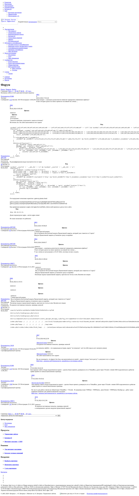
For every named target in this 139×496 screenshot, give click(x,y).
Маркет (10, 39)
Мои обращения (13, 58)
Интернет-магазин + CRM (13, 441)
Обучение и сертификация (13, 43)
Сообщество (8, 60)
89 (23, 91)
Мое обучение (12, 51)
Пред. (10, 91)
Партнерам (8, 4)
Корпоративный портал (16, 34)
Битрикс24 (8, 9)
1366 (10, 349)
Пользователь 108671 (8, 263)
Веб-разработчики (14, 67)
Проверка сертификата (15, 49)
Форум (7, 80)
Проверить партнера (12, 464)
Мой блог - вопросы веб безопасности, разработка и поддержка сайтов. (59, 361)
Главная (7, 77)
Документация (9, 29)
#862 (11, 105)
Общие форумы (13, 65)
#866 (11, 278)
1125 (10, 100)
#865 (36, 255)
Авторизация (32, 22)
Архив (10, 73)
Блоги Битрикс (13, 61)
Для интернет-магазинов (13, 449)
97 (26, 91)
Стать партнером (10, 468)
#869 (32, 375)
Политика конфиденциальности (97, 493)
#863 (35, 222)
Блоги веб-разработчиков (16, 63)
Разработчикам (9, 7)
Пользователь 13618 (7, 345)
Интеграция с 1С (13, 16)
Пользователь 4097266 (5, 156)
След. (29, 91)
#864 (35, 239)
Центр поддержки (10, 53)
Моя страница (16, 68)
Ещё (6, 11)
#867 (37, 335)
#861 (37, 94)
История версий (13, 41)
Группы (14, 70)
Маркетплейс (12, 14)
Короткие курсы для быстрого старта (20, 46)
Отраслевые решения (15, 38)
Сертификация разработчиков (18, 48)
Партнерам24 (9, 6)
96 (1, 164)
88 (21, 91)
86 (17, 91)
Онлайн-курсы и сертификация (18, 44)
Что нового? (12, 31)
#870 (36, 397)
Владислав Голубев (38, 383)
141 (10, 267)
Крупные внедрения (14, 12)
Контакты (4, 472)
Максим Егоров (42, 342)
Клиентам (8, 2)
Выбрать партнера (11, 461)
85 (15, 91)
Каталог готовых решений (14, 453)
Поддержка (12, 55)
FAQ (9, 56)
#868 (31, 364)
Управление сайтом (14, 32)
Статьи (7, 72)
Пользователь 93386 (7, 96)
